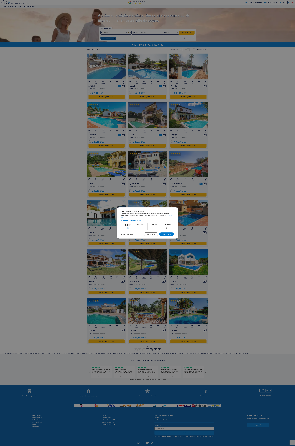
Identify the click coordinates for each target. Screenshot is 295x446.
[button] (147, 220)
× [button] (175, 209)
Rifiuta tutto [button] (151, 234)
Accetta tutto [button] (166, 234)
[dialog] (147, 223)
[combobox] (173, 209)
